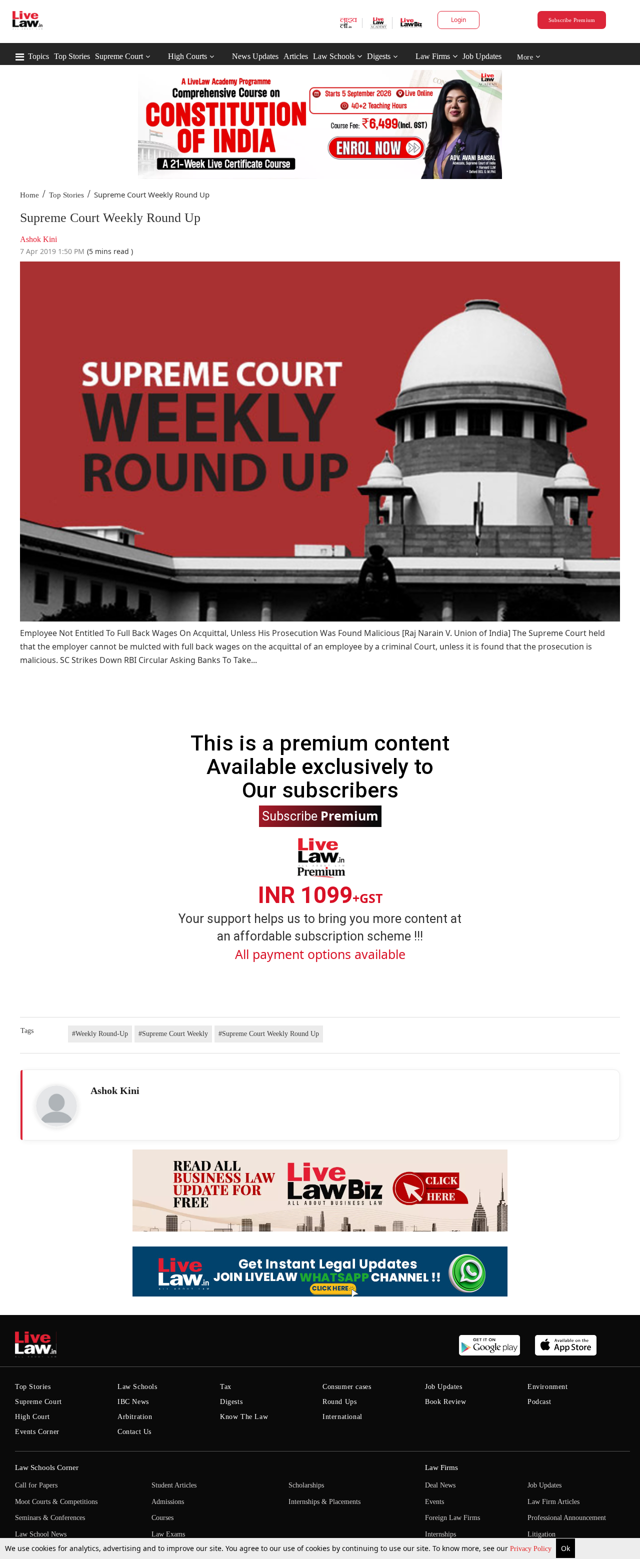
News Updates (255, 56)
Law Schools (333, 56)
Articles (296, 56)
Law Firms (433, 56)
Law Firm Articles (554, 1502)
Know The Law (244, 1416)
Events (434, 1502)
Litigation (542, 1534)
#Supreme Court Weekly (173, 1034)
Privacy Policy (532, 1548)
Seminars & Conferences (50, 1518)
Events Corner (37, 1432)
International (342, 1416)
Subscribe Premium (572, 20)
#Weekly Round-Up (100, 1034)
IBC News (133, 1402)
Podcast (539, 1402)
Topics (38, 56)
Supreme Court (119, 56)
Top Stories (72, 56)
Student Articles (174, 1485)
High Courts (187, 56)
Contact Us (135, 1432)
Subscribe (320, 815)
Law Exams (168, 1534)
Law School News (40, 1534)
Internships (440, 1534)
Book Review (445, 1402)
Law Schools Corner (46, 1468)
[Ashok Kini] (56, 1106)
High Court (32, 1416)
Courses (163, 1518)
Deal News (440, 1485)
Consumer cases (346, 1386)
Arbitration (135, 1416)
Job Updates (482, 56)
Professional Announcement (567, 1518)
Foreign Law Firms (452, 1518)
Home (29, 195)
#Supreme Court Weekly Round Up (268, 1034)
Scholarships (306, 1485)
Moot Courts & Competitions (56, 1502)
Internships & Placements (324, 1502)
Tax (226, 1386)
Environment (548, 1386)
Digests (378, 56)
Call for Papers (36, 1485)
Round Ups (339, 1402)
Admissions (168, 1502)
